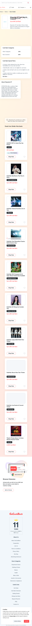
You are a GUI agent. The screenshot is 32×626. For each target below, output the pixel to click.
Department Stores (16, 564)
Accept (26, 621)
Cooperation (16, 543)
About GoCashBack (16, 540)
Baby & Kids (16, 575)
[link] (1, 11)
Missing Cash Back (16, 596)
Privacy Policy (16, 551)
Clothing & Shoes (16, 567)
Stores (3, 7)
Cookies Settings (17, 621)
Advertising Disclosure (16, 556)
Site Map (16, 554)
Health (16, 572)
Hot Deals (16, 588)
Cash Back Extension (16, 590)
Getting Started (16, 593)
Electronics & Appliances (16, 580)
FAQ (16, 601)
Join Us (16, 546)
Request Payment (16, 598)
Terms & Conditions (16, 548)
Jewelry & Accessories (16, 578)
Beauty (16, 570)
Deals (12, 7)
